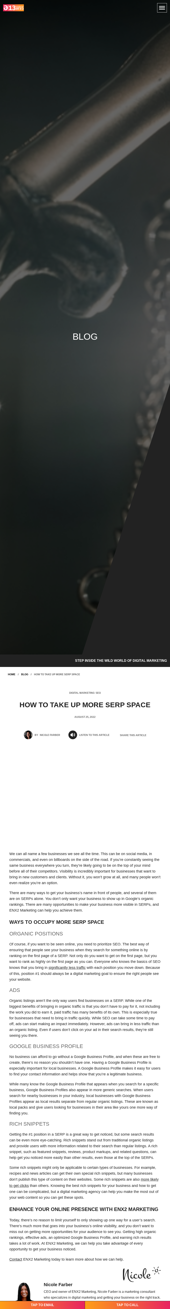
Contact (15, 1259)
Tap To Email (42, 1305)
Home (11, 674)
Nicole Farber (50, 735)
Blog (24, 674)
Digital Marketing (82, 692)
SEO (98, 692)
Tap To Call (127, 1305)
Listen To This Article (94, 735)
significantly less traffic (67, 968)
